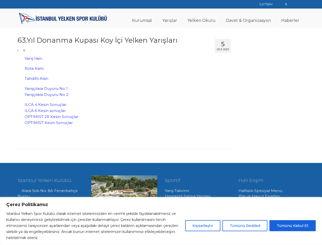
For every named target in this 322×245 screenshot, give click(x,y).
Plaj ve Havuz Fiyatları (259, 196)
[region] (161, 221)
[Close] (317, 201)
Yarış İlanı (33, 58)
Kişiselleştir (202, 225)
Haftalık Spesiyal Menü (260, 190)
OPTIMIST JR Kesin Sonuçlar (51, 116)
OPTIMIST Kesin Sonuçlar (49, 122)
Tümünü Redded (245, 225)
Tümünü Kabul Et (292, 225)
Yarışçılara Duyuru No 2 (46, 94)
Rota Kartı (34, 68)
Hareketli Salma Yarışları (188, 196)
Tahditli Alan (36, 78)
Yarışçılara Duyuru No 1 (46, 88)
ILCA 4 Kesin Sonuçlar (45, 104)
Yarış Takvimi (177, 190)
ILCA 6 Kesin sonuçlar (45, 110)
